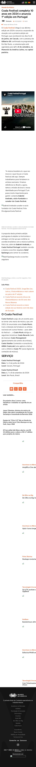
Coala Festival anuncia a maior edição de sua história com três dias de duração (19, 308)
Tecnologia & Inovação (18, 711)
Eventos (18, 716)
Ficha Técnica (27, 557)
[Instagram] (18, 744)
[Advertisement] (18, 73)
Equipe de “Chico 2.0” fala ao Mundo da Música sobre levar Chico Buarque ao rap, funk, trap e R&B (17, 422)
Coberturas (18, 726)
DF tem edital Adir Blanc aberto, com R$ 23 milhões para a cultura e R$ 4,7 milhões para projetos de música (17, 432)
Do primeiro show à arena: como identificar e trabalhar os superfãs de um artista (17, 402)
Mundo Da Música (8, 7)
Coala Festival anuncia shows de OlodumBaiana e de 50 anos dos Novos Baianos (18, 299)
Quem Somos (18, 732)
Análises (25, 619)
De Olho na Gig (27, 495)
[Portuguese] (26, 2)
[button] (11, 389)
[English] (23, 2)
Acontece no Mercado (18, 706)
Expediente (18, 729)
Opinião (18, 723)
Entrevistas (18, 713)
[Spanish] (29, 2)
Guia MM (18, 718)
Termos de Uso (18, 737)
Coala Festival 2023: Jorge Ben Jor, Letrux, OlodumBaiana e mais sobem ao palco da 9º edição (19, 291)
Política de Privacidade (18, 734)
